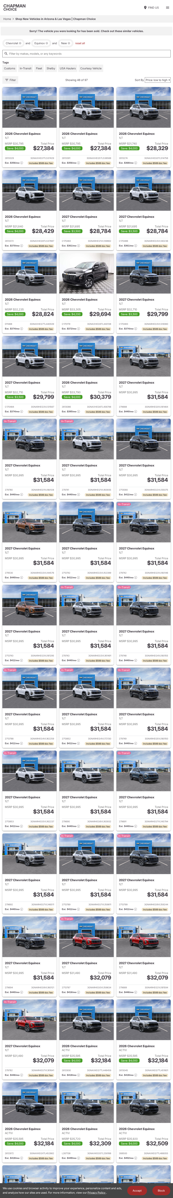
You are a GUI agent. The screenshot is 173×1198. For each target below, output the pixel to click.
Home (7, 19)
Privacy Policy (97, 1192)
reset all (80, 43)
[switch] (167, 7)
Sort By (139, 80)
